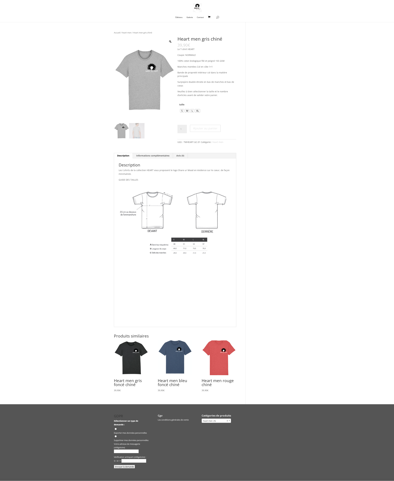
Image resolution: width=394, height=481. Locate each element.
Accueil (117, 32)
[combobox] (216, 421)
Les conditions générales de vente (173, 419)
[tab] (123, 155)
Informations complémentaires (152, 155)
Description (123, 155)
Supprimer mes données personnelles (131, 440)
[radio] (182, 110)
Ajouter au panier (205, 128)
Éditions (179, 17)
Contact (200, 17)
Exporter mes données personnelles (130, 432)
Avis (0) (180, 155)
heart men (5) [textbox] (215, 420)
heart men (126, 32)
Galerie (190, 17)
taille (181, 104)
